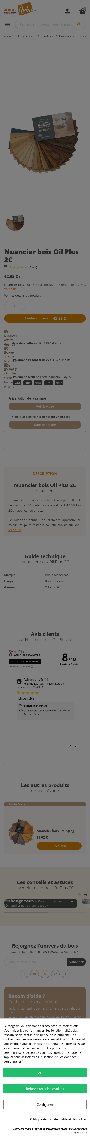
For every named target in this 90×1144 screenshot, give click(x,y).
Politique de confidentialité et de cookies (58, 1119)
